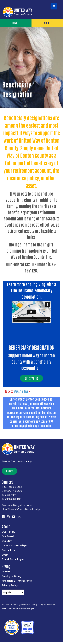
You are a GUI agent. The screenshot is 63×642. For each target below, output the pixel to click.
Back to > (17, 391)
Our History (8, 531)
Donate (15, 23)
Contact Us (8, 550)
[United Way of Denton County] (36, 627)
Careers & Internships (14, 545)
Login (5, 554)
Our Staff (7, 540)
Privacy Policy (10, 585)
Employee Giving (11, 576)
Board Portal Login (13, 559)
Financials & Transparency (17, 580)
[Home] (31, 0)
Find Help (47, 23)
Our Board (8, 536)
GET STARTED (31, 378)
